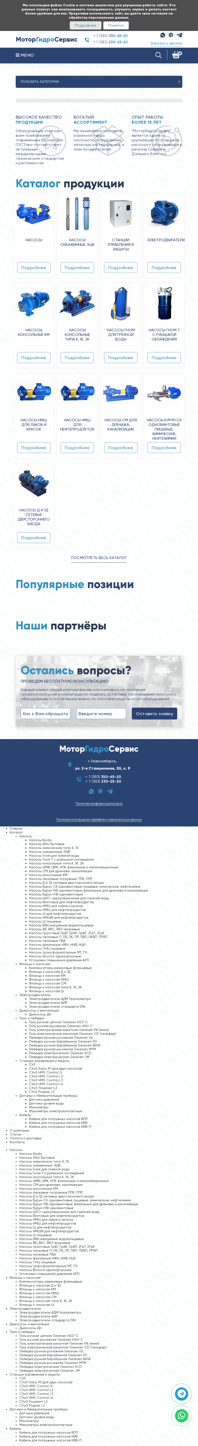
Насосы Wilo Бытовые (46, 844)
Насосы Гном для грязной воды (54, 855)
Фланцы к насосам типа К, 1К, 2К (55, 987)
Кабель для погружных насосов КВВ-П (60, 1126)
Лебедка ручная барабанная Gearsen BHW (64, 1045)
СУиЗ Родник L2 (42, 1092)
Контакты (17, 1142)
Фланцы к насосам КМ (47, 975)
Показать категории (40, 81)
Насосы (25, 836)
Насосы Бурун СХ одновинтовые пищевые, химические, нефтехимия (84, 886)
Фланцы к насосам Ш (46, 991)
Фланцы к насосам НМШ (49, 979)
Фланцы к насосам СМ (47, 983)
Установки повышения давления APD (59, 960)
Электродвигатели (34, 995)
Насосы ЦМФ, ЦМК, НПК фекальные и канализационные (73, 867)
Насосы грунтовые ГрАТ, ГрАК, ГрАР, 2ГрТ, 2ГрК (66, 933)
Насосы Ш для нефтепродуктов (55, 914)
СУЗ (32, 1065)
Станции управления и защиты (44, 1061)
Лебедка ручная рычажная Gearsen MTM (62, 1049)
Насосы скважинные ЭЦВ (49, 852)
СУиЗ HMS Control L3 (46, 1080)
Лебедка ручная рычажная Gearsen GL (61, 1037)
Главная (16, 828)
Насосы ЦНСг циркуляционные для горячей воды (69, 898)
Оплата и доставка (26, 1138)
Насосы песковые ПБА (47, 941)
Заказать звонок (166, 43)
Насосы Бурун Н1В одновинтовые (56, 894)
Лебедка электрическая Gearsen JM (59, 1057)
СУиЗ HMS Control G (45, 1072)
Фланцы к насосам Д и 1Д (49, 972)
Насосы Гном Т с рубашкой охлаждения (61, 859)
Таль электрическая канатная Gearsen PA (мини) (69, 1030)
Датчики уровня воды (46, 1103)
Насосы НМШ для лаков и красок (56, 906)
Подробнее (85, 25)
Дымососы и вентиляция (39, 1010)
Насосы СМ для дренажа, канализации (60, 871)
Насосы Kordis (40, 840)
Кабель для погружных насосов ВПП (58, 1119)
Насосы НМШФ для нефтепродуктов (58, 917)
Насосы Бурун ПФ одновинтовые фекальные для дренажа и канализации (88, 890)
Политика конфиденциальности (99, 803)
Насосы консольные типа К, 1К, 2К (56, 863)
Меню (26, 55)
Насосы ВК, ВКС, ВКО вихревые (54, 929)
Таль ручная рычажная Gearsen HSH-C (61, 1026)
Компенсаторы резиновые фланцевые (60, 968)
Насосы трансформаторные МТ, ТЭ (58, 952)
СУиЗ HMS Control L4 (46, 1084)
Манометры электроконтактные (55, 1111)
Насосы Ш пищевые (45, 921)
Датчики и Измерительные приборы (48, 1096)
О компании (19, 1130)
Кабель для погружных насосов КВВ (58, 1123)
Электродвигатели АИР (48, 1003)
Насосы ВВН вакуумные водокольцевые (61, 925)
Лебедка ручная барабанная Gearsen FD (63, 1041)
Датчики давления (44, 1099)
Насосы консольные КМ (48, 875)
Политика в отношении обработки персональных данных (99, 819)
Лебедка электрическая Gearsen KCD (60, 1053)
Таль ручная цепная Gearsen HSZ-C (58, 1022)
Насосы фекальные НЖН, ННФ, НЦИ (57, 944)
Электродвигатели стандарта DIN (57, 1006)
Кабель (25, 1115)
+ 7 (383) (110, 36)
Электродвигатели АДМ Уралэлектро (60, 999)
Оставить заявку (154, 713)
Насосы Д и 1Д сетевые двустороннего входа (66, 883)
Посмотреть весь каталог (99, 557)
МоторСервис (99, 749)
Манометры (38, 1107)
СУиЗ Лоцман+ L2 (43, 1088)
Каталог (16, 832)
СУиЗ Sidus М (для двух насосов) (55, 1068)
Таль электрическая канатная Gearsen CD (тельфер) (72, 1034)
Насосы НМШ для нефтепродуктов (57, 910)
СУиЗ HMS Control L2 (46, 1076)
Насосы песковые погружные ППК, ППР (60, 879)
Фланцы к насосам (34, 964)
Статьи (15, 1134)
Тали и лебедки (31, 1018)
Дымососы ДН (40, 1014)
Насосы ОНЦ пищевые (47, 948)
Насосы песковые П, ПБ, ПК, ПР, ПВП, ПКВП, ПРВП (68, 937)
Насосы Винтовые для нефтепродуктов (61, 902)
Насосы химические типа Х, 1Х (53, 848)
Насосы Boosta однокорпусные (55, 956)
